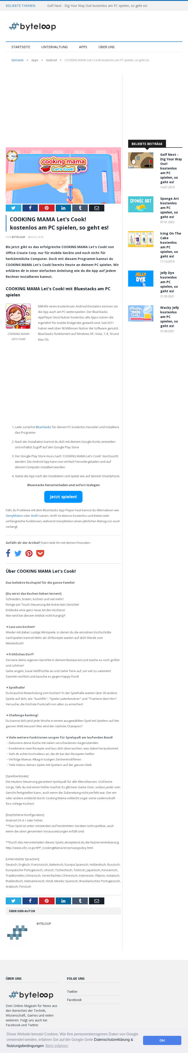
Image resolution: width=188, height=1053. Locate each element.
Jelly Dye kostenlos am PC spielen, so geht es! (169, 282)
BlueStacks (43, 427)
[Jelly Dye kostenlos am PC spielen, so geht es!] (142, 285)
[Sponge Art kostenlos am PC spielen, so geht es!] (142, 211)
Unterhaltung (54, 47)
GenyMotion (14, 516)
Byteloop (18, 237)
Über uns (107, 47)
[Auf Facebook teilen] (8, 553)
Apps (83, 47)
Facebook (74, 1000)
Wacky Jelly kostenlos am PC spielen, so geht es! (169, 316)
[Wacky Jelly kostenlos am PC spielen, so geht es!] (142, 320)
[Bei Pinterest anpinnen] (29, 553)
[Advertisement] (63, 108)
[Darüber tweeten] (18, 553)
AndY (34, 516)
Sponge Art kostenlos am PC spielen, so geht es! (169, 207)
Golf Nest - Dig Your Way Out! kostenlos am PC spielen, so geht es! (97, 5)
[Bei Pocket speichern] (40, 553)
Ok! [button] (162, 1040)
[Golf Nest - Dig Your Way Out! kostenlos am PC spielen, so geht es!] (142, 167)
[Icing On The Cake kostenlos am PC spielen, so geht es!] (142, 246)
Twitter (72, 991)
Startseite (20, 47)
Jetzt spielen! (63, 496)
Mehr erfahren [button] (56, 1046)
